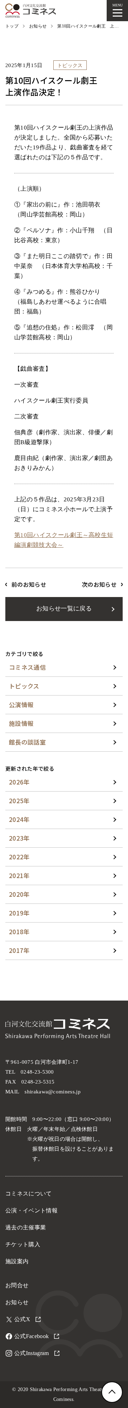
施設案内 (16, 1261)
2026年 (19, 781)
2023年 (19, 838)
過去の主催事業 (25, 1227)
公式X (22, 1319)
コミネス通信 (27, 667)
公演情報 (21, 704)
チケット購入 (22, 1244)
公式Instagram (31, 1353)
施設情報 (21, 723)
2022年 (19, 856)
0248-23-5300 (37, 1072)
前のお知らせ (28, 584)
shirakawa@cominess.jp (53, 1091)
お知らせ (16, 1302)
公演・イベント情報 (31, 1210)
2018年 (19, 931)
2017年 (19, 950)
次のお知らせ (99, 584)
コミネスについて (28, 1194)
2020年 (19, 894)
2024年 (19, 819)
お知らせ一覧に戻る (64, 608)
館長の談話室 (27, 742)
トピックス (24, 685)
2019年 (19, 912)
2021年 (19, 875)
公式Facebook (31, 1336)
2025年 (19, 800)
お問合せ (16, 1285)
